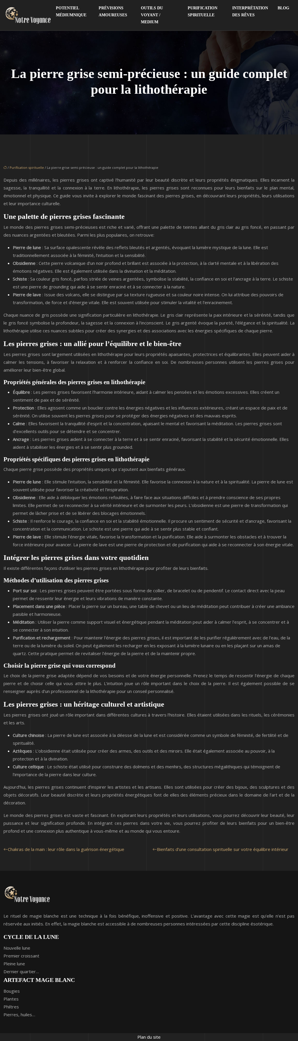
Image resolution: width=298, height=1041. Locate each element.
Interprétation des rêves (250, 11)
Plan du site (149, 1037)
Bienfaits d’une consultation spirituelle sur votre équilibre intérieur (222, 849)
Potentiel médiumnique (71, 11)
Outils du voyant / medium (152, 15)
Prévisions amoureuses (113, 11)
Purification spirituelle (202, 11)
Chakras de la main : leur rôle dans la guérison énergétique (66, 849)
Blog (283, 8)
